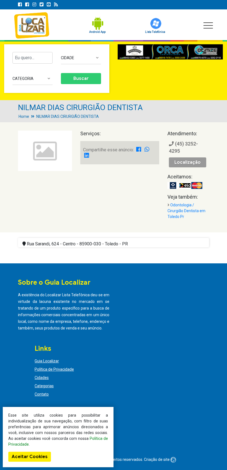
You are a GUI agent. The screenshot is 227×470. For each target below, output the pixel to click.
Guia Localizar (47, 361)
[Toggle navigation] (208, 25)
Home (24, 116)
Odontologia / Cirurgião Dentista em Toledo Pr (186, 211)
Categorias (44, 386)
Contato (42, 394)
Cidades (42, 377)
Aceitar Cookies (30, 456)
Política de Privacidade (54, 369)
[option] (170, 52)
